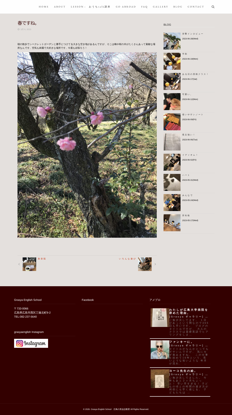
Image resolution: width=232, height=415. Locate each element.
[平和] (172, 61)
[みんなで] (172, 202)
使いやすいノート (193, 114)
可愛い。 (187, 94)
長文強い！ (188, 135)
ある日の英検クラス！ (195, 74)
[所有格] (172, 222)
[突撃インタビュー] (172, 41)
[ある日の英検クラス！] (172, 81)
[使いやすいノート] (172, 121)
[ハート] (172, 182)
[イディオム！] (172, 162)
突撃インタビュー (193, 34)
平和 (185, 54)
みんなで (187, 195)
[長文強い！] (172, 142)
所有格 (186, 215)
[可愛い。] (172, 101)
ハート (186, 175)
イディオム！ (190, 155)
